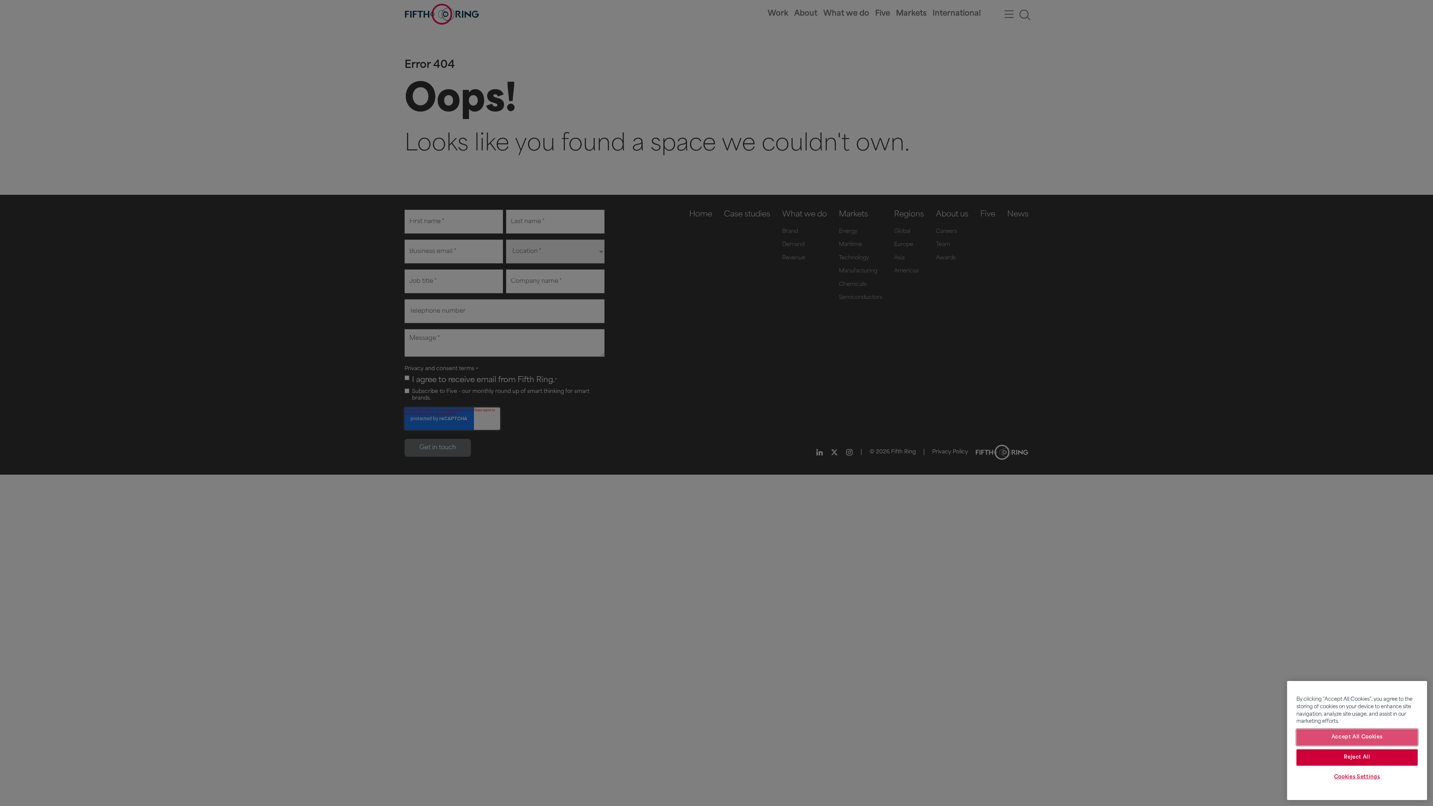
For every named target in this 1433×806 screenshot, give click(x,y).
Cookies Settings (1357, 777)
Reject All (1357, 757)
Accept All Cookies (1357, 737)
